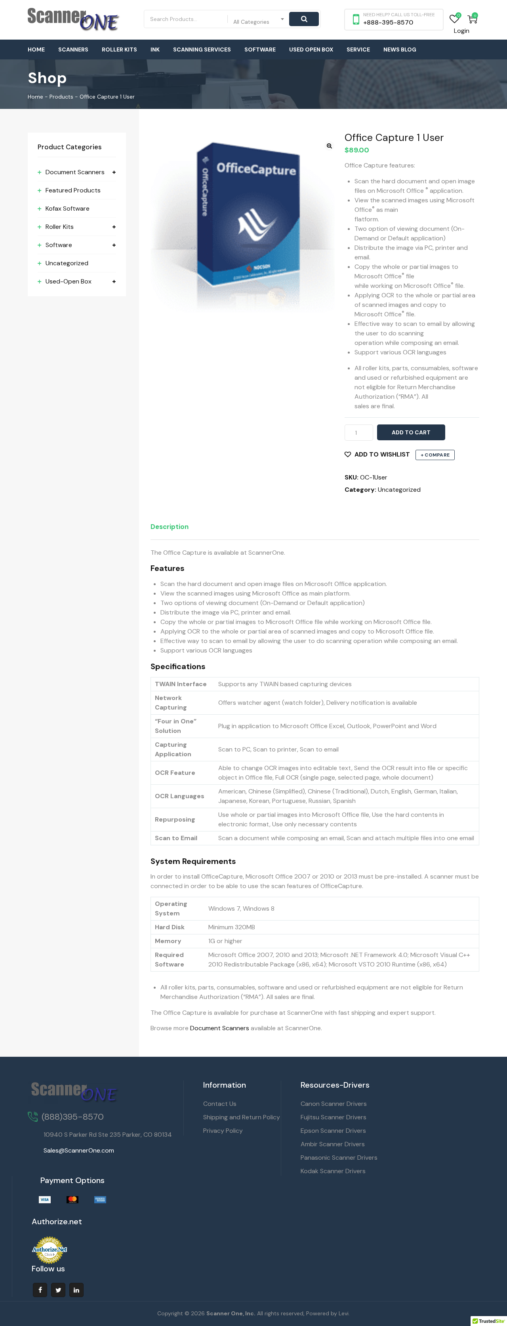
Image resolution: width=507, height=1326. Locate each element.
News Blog (399, 49)
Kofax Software (68, 208)
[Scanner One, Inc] (74, 20)
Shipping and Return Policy (241, 1117)
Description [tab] (170, 526)
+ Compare (435, 455)
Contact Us (219, 1104)
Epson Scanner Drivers (333, 1130)
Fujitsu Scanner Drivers (333, 1117)
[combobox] (259, 19)
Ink (155, 49)
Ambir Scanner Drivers (333, 1144)
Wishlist (454, 19)
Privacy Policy (223, 1130)
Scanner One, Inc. (230, 1313)
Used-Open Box (68, 281)
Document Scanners (219, 1028)
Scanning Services (202, 49)
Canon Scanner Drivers (334, 1104)
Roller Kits (119, 49)
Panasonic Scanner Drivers (339, 1157)
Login (461, 31)
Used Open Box (311, 49)
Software (260, 49)
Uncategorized (399, 489)
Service (358, 49)
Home (36, 49)
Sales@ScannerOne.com (79, 1150)
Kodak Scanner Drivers (333, 1171)
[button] (329, 146)
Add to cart (411, 432)
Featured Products (73, 190)
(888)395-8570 (73, 1116)
